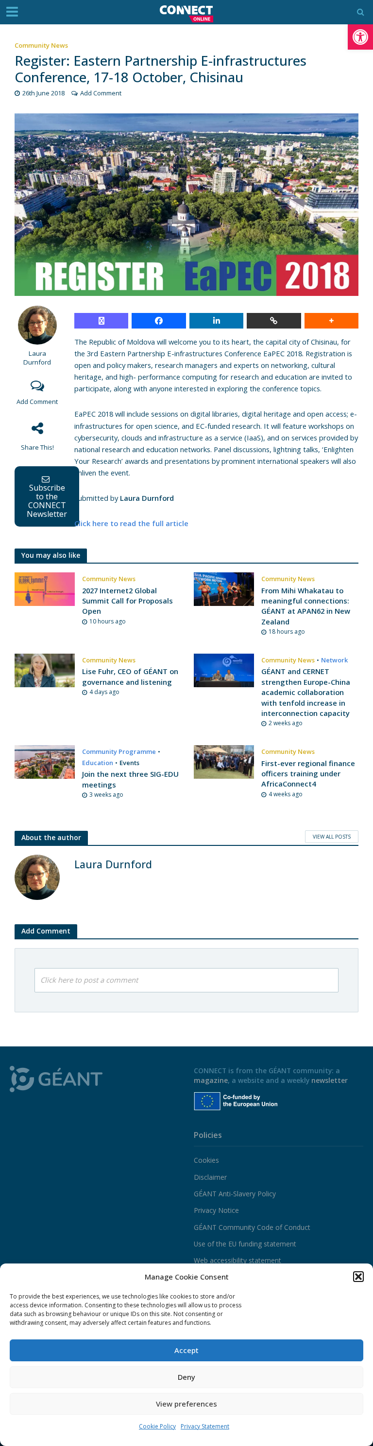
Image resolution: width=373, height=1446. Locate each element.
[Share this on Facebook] (159, 321)
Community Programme (119, 751)
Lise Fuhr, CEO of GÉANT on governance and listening (130, 676)
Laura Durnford (37, 357)
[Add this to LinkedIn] (216, 321)
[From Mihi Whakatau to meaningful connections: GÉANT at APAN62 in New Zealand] (224, 588)
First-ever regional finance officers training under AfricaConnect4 (308, 773)
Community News (41, 45)
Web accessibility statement (237, 1260)
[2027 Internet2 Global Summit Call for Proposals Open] (45, 588)
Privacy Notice (216, 1210)
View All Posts (332, 836)
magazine (211, 1080)
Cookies (206, 1160)
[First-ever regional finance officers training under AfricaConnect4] (224, 761)
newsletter (329, 1080)
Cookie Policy (157, 1426)
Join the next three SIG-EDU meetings (130, 779)
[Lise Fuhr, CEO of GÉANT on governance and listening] (45, 669)
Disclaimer (210, 1177)
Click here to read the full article (131, 523)
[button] (360, 37)
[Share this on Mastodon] (101, 321)
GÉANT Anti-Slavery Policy (235, 1193)
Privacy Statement (205, 1426)
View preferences (186, 1404)
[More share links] (331, 321)
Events (129, 762)
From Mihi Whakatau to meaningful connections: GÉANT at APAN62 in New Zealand (305, 606)
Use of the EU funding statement (245, 1243)
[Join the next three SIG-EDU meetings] (45, 761)
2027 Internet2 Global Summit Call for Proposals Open (127, 601)
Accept (186, 1350)
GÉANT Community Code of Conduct (252, 1227)
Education (97, 762)
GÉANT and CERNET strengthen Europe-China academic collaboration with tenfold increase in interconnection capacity (305, 692)
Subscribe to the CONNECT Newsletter (47, 500)
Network (334, 660)
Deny (186, 1377)
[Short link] (274, 321)
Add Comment (100, 93)
